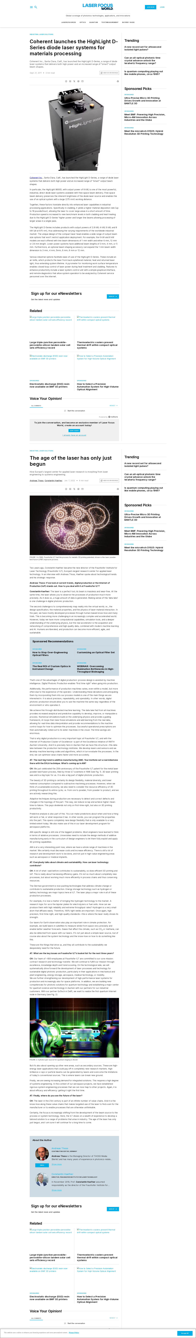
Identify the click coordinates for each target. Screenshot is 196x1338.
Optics (83, 22)
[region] (74, 411)
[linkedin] (70, 81)
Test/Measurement (110, 22)
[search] (35, 7)
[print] (118, 81)
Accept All (185, 1333)
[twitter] (74, 81)
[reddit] (78, 81)
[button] (31, 7)
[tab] (36, 405)
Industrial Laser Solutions (41, 34)
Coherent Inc (36, 178)
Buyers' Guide (128, 22)
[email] (82, 81)
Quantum (93, 22)
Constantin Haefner (53, 480)
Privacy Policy (74, 1332)
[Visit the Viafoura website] (113, 417)
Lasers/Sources (68, 22)
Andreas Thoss (36, 480)
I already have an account (74, 435)
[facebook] (66, 81)
